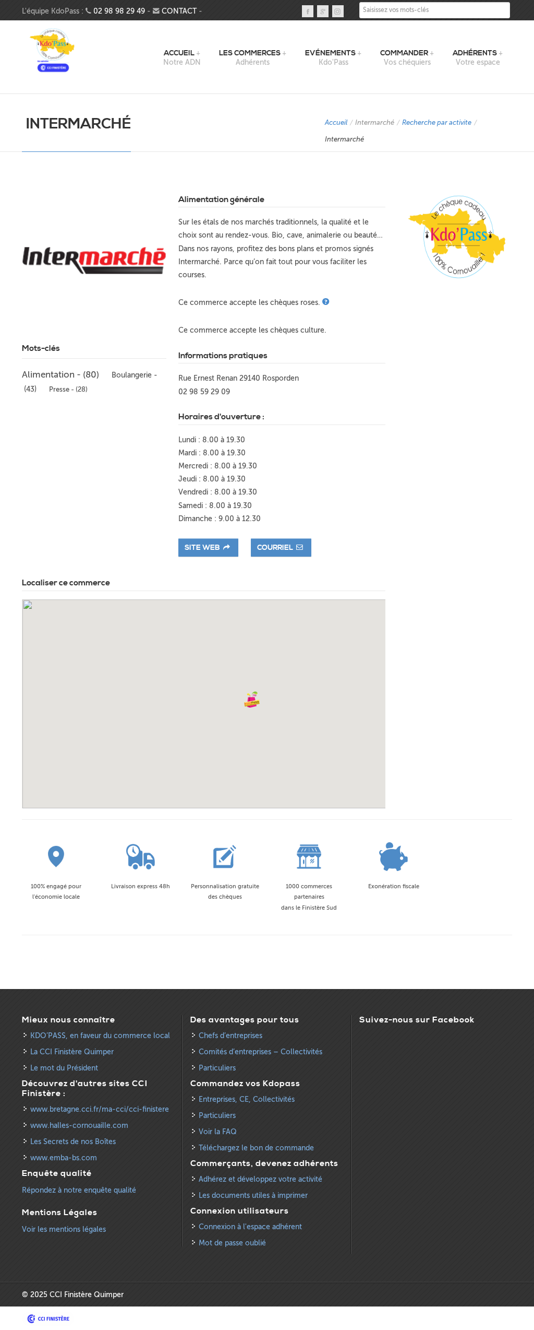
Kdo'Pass (53, 50)
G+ (323, 11)
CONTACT (179, 11)
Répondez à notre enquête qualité (79, 1190)
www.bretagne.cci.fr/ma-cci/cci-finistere (99, 1109)
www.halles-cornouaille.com (79, 1125)
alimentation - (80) (60, 375)
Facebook (307, 11)
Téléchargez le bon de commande (256, 1148)
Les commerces (250, 53)
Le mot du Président (64, 1068)
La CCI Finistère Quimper (72, 1052)
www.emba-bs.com (63, 1158)
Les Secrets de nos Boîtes (73, 1142)
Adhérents (475, 53)
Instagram (338, 11)
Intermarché (374, 122)
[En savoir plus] (326, 303)
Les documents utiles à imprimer (253, 1195)
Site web (203, 547)
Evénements (330, 53)
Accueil (179, 53)
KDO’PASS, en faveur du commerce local (100, 1036)
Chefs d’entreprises (230, 1036)
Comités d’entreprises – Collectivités (260, 1052)
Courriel (276, 547)
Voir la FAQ (218, 1132)
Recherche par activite (436, 122)
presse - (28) (68, 389)
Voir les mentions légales (64, 1229)
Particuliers (217, 1068)
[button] (251, 699)
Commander (404, 53)
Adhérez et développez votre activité (260, 1179)
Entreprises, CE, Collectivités (247, 1099)
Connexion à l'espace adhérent (250, 1227)
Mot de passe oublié (232, 1243)
